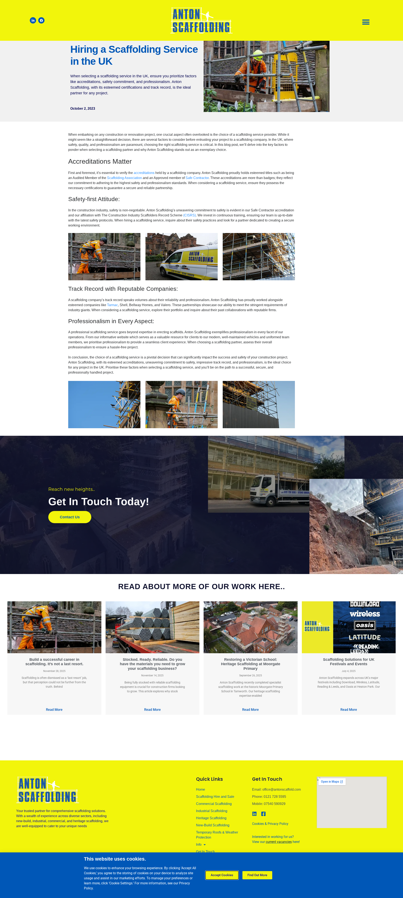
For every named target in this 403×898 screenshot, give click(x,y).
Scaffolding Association (124, 178)
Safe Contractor (197, 178)
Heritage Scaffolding (211, 818)
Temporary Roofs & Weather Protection (217, 835)
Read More (54, 710)
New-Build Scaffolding (212, 825)
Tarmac (112, 305)
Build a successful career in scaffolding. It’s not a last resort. (54, 661)
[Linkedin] (254, 813)
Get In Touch (205, 851)
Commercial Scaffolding (214, 804)
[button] (366, 22)
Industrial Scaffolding (211, 811)
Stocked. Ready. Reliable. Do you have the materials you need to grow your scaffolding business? (152, 664)
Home (200, 789)
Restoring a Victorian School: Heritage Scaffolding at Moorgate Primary (250, 664)
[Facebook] (41, 20)
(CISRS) (189, 215)
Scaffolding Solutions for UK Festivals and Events (348, 661)
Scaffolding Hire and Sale (215, 796)
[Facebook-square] (263, 813)
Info (199, 844)
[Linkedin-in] (33, 20)
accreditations (144, 173)
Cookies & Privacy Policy (270, 824)
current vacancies (279, 842)
